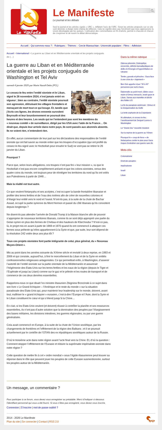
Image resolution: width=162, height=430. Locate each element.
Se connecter (29, 421)
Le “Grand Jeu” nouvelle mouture (135, 128)
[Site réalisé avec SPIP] (150, 419)
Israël (123, 170)
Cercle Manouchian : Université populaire (100, 45)
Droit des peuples (128, 161)
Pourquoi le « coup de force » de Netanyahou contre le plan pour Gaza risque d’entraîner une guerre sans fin (137, 140)
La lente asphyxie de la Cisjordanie (136, 113)
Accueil (24, 45)
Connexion (13, 407)
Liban (123, 175)
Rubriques (59, 45)
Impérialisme (126, 166)
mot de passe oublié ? (45, 407)
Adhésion (136, 45)
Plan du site (13, 421)
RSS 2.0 (54, 421)
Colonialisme (126, 156)
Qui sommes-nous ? (41, 45)
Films (126, 45)
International (22, 53)
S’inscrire (26, 407)
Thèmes (72, 45)
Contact (43, 421)
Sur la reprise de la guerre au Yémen (137, 133)
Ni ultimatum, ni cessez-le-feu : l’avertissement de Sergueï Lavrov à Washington (136, 120)
